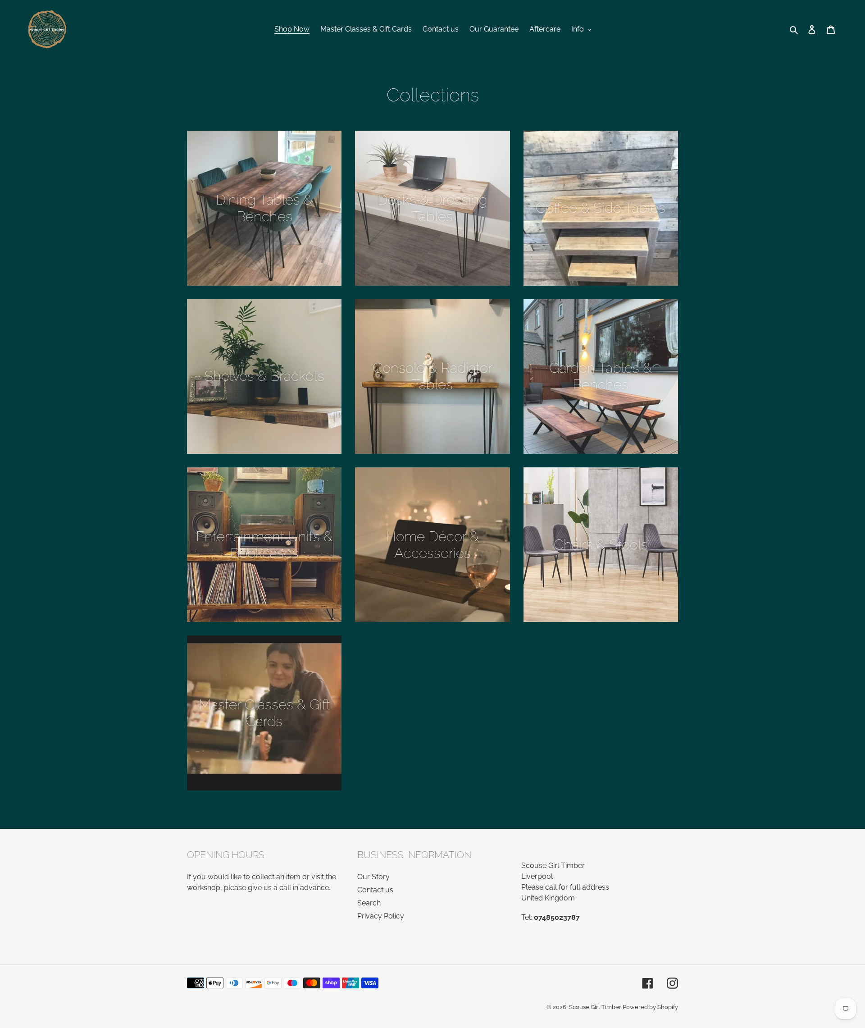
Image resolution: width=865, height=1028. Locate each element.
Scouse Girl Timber (596, 1007)
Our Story (373, 877)
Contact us (375, 890)
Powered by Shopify (650, 1007)
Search (369, 903)
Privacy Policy (380, 916)
